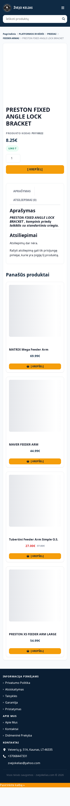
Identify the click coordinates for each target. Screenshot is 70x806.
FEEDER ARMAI (11, 38)
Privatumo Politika (17, 683)
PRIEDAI (51, 33)
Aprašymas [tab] (22, 191)
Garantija (11, 702)
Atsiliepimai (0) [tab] (24, 200)
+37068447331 (17, 756)
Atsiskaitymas (14, 689)
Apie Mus (11, 722)
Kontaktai (11, 729)
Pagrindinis (9, 33)
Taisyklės (11, 696)
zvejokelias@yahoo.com (24, 763)
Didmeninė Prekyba (18, 735)
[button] (35, 366)
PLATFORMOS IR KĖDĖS (31, 33)
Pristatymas (13, 709)
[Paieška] (63, 19)
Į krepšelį (35, 169)
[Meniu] (60, 8)
